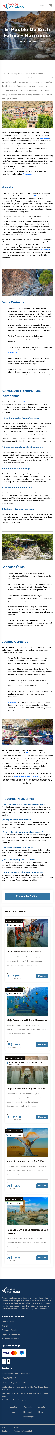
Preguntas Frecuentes (11, 1334)
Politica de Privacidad (10, 1339)
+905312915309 (9, 1378)
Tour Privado (15, 925)
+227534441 (20, 1383)
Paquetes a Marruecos (26, 776)
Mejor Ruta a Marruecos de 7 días (25, 1161)
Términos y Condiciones (11, 1330)
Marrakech (46, 250)
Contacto (6, 1326)
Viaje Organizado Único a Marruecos (27, 1020)
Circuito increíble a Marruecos (24, 951)
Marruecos (44, 138)
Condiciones (7, 1431)
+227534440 (7, 1383)
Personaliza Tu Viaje (27, 896)
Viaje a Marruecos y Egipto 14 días (26, 1088)
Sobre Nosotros (8, 1322)
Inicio (8, 42)
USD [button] (42, 6)
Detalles (42, 976)
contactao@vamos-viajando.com (16, 1373)
